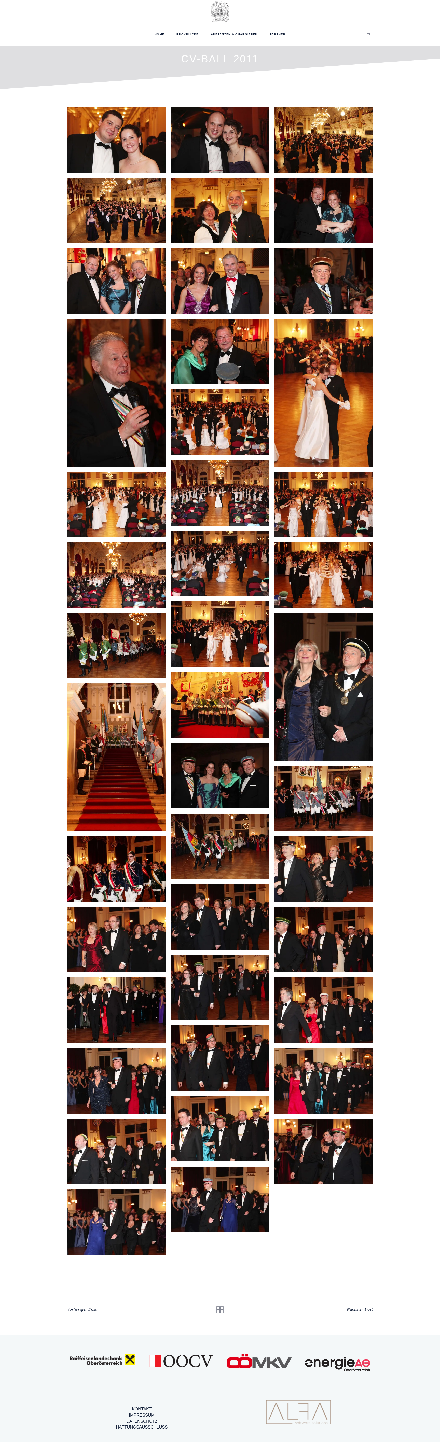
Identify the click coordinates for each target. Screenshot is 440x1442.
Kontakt (142, 1409)
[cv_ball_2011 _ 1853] (323, 504)
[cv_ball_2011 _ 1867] (323, 393)
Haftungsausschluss (142, 1427)
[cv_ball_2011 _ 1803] (323, 940)
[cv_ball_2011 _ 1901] (323, 210)
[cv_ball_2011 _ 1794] (116, 869)
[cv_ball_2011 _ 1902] (220, 281)
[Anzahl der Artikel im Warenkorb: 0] (368, 34)
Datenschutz (141, 1421)
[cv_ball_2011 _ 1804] (116, 940)
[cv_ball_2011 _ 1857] (116, 504)
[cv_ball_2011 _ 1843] (323, 575)
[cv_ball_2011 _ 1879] (323, 281)
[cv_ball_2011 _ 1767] (116, 757)
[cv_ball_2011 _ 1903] (116, 281)
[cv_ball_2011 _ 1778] (220, 775)
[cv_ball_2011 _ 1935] (220, 140)
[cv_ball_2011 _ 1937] (116, 140)
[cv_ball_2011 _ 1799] (116, 1081)
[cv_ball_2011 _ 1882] (116, 393)
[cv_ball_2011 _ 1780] (323, 798)
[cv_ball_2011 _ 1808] (116, 646)
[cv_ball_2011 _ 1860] (220, 493)
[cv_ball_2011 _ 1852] (220, 563)
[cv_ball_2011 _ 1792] (220, 846)
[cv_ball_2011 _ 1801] (220, 1129)
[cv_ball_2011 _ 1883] (220, 352)
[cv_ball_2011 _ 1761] (220, 705)
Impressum (142, 1415)
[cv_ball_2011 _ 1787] (323, 687)
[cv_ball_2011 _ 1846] (116, 575)
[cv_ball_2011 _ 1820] (116, 1222)
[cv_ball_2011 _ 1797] (323, 1010)
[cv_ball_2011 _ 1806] (323, 869)
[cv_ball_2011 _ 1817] (323, 1152)
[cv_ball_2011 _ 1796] (116, 1010)
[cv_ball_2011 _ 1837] (220, 634)
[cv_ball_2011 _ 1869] (220, 422)
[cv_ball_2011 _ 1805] (220, 917)
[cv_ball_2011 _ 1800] (323, 1081)
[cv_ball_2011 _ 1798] (220, 1058)
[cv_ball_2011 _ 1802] (116, 1152)
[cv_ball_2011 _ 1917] (116, 210)
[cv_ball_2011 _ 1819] (220, 1199)
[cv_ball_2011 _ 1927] (323, 140)
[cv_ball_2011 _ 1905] (220, 210)
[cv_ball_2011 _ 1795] (220, 987)
